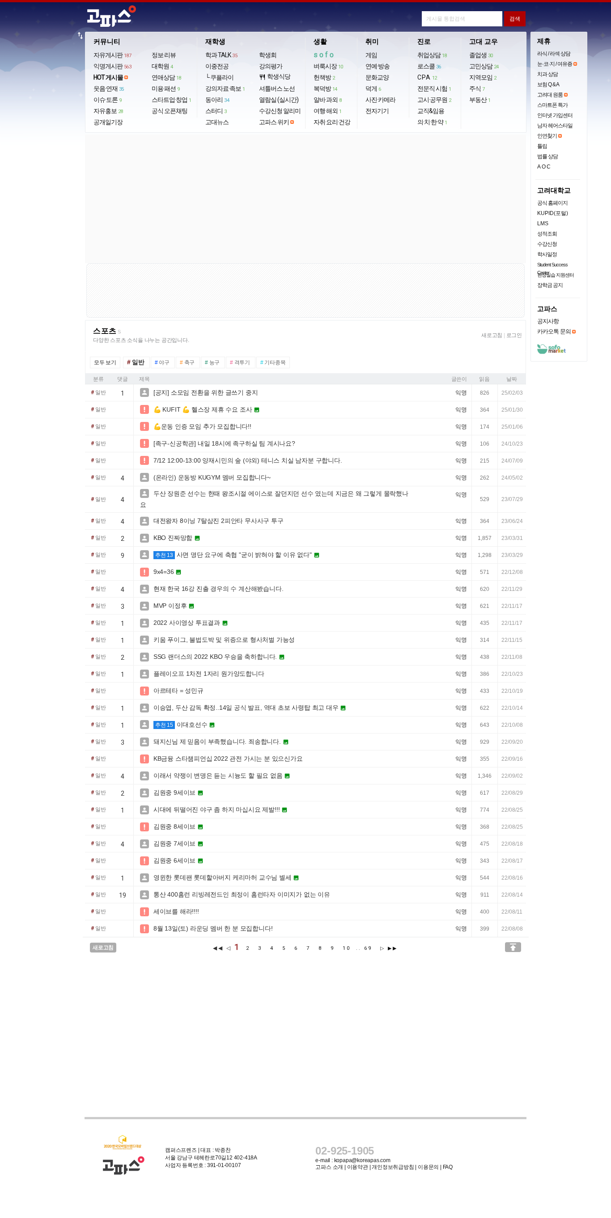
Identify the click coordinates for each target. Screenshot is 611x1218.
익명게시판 (112, 66)
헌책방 (324, 77)
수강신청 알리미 (280, 110)
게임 (371, 55)
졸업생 (481, 55)
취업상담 (432, 55)
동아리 (217, 99)
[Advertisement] (305, 198)
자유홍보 (108, 110)
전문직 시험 (434, 88)
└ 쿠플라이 (219, 77)
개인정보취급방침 (393, 1167)
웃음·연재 (108, 88)
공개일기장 (108, 122)
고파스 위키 (274, 122)
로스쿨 (429, 66)
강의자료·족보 (225, 88)
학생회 (267, 55)
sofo (324, 55)
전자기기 (377, 110)
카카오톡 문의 (554, 331)
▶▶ (393, 948)
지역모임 (482, 77)
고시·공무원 (434, 99)
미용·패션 (166, 88)
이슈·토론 (107, 99)
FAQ (448, 1167)
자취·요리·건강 (332, 122)
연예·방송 (377, 66)
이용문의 (428, 1167)
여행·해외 (328, 110)
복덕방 (325, 88)
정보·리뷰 (164, 55)
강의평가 (270, 66)
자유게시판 (112, 55)
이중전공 (217, 66)
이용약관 (357, 1167)
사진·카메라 (380, 99)
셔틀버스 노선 (277, 88)
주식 (477, 88)
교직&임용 (430, 110)
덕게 (373, 88)
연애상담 (166, 77)
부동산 (480, 99)
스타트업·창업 (171, 99)
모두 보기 (105, 362)
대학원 (162, 66)
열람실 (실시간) (278, 99)
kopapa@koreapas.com (362, 1160)
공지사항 (548, 321)
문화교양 (377, 77)
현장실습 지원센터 (555, 275)
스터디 (216, 110)
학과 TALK (221, 55)
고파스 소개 (329, 1167)
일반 (98, 392)
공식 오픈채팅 (169, 110)
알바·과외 (328, 99)
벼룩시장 (328, 66)
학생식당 (274, 76)
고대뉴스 (217, 122)
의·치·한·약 (432, 122)
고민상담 (484, 66)
